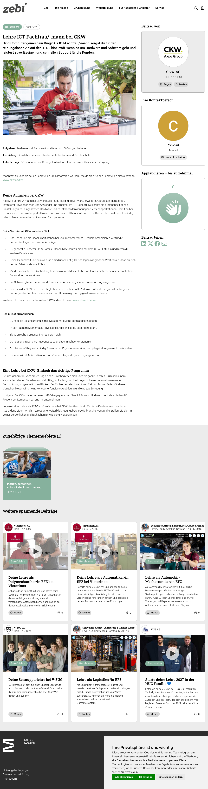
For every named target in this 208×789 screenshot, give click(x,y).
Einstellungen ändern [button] (171, 777)
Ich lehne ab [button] (145, 777)
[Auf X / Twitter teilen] (150, 244)
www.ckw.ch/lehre (84, 300)
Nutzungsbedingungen (16, 770)
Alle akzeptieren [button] (124, 777)
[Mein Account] (202, 8)
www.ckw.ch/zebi (13, 180)
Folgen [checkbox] (167, 84)
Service (159, 7)
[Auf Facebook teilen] (157, 244)
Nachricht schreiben (175, 157)
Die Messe (61, 7)
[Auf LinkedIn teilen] (143, 244)
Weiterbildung (104, 7)
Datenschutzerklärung (16, 774)
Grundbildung (82, 7)
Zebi (46, 7)
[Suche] (196, 8)
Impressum (10, 778)
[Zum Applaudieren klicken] (173, 208)
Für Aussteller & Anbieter (134, 7)
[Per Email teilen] (164, 244)
